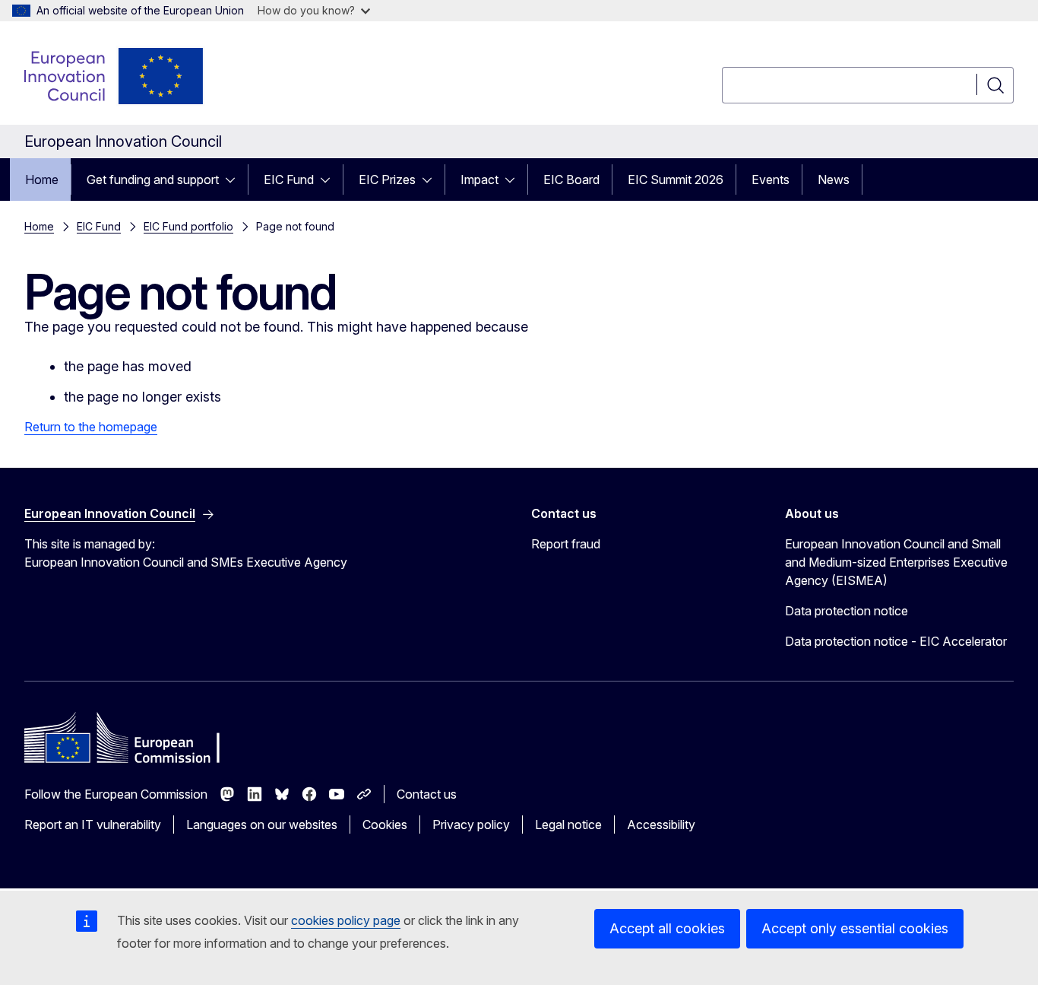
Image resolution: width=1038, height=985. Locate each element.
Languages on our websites (261, 824)
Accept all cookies (667, 928)
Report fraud (565, 543)
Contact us (427, 794)
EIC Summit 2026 (675, 179)
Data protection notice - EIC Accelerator (896, 641)
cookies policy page (345, 920)
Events (771, 179)
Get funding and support (153, 179)
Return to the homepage (90, 426)
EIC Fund (289, 179)
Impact (479, 179)
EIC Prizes (387, 179)
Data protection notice (846, 610)
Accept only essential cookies (854, 928)
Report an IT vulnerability (92, 824)
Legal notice (568, 824)
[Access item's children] (235, 179)
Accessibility (661, 824)
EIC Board (571, 179)
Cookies (384, 824)
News (834, 179)
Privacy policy (471, 824)
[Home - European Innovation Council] (114, 76)
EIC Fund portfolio (188, 226)
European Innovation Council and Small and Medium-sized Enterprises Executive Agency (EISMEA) (896, 562)
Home (42, 179)
